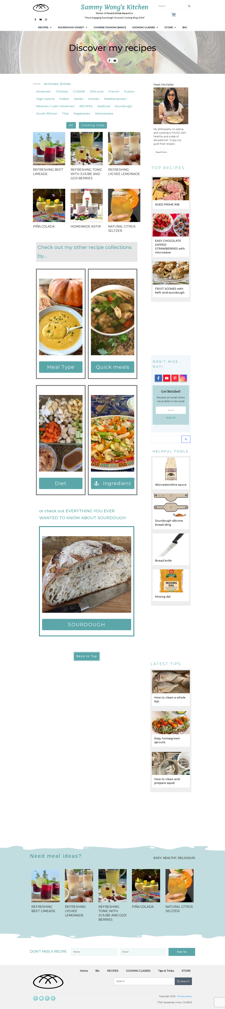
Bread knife (163, 560)
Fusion (129, 91)
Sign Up (171, 417)
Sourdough (123, 106)
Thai (65, 113)
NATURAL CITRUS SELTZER (124, 212)
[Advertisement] (170, 327)
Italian (79, 99)
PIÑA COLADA (49, 212)
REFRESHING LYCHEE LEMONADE (124, 157)
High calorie (45, 99)
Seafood (103, 106)
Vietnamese (104, 113)
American (43, 91)
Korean (93, 99)
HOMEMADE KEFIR (87, 212)
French (114, 91)
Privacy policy (184, 996)
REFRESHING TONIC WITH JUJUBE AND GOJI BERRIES (87, 157)
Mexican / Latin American (55, 106)
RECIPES (86, 106)
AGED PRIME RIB (167, 204)
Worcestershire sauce (171, 484)
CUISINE (79, 91)
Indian (64, 99)
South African (46, 113)
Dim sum (97, 91)
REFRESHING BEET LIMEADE (49, 157)
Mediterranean (115, 99)
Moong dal (163, 596)
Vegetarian (81, 113)
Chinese (62, 91)
